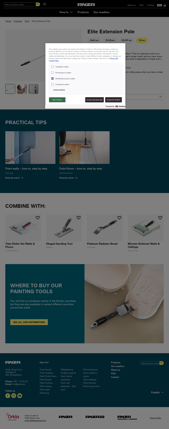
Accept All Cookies (113, 100)
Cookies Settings (59, 90)
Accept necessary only (94, 100)
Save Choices (57, 100)
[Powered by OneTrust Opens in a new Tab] (115, 107)
